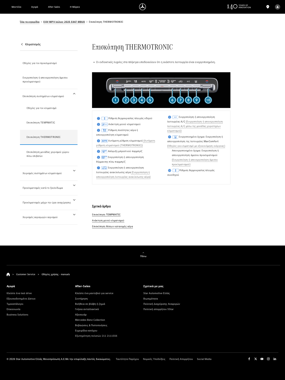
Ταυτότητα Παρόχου (127, 359)
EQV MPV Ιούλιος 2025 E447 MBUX (64, 22)
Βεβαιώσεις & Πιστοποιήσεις (91, 325)
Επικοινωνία (13, 309)
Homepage (8, 274)
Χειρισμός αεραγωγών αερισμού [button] (40, 217)
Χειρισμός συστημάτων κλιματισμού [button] (42, 173)
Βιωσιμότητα (150, 298)
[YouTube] (262, 359)
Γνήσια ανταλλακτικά (87, 309)
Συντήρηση (81, 298)
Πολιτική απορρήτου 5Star (158, 309)
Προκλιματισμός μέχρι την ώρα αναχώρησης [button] (47, 202)
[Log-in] (277, 7)
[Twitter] (256, 359)
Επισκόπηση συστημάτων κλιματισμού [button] (43, 96)
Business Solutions (17, 314)
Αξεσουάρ (81, 314)
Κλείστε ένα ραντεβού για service (94, 293)
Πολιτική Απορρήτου (181, 359)
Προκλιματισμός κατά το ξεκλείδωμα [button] (43, 188)
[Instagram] (268, 359)
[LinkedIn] (275, 359)
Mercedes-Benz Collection (90, 319)
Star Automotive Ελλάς (156, 293)
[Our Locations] (268, 7)
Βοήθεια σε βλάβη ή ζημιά (90, 303)
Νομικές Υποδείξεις (154, 359)
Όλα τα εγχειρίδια (29, 22)
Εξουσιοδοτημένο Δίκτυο (21, 298)
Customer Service (25, 274)
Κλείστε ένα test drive (19, 293)
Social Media (204, 359)
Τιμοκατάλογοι (15, 303)
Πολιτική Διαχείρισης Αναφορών (161, 303)
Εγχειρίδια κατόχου (86, 330)
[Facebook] (249, 359)
